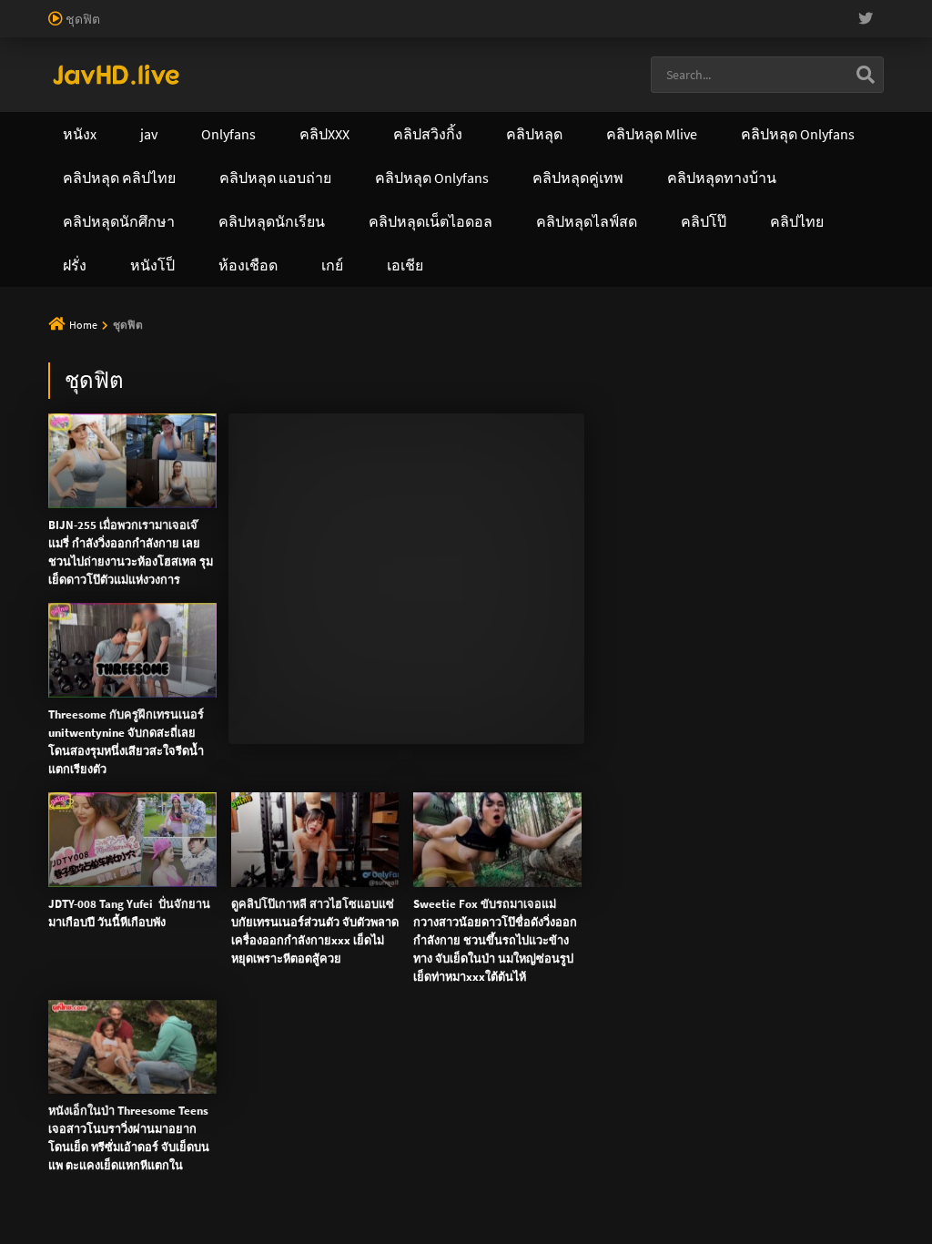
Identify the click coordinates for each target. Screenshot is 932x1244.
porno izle (63, 9)
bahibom (437, 9)
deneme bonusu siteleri (192, 28)
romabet (265, 66)
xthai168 (601, 429)
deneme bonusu (478, 28)
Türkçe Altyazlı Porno (161, 85)
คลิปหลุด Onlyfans (510, 134)
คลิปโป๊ (797, 134)
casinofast (377, 9)
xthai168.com (517, 216)
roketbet (322, 66)
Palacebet (314, 9)
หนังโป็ (419, 177)
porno (17, 9)
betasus (726, 47)
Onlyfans (125, 134)
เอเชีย (518, 177)
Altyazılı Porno (339, 429)
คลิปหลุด (367, 134)
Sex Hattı (73, 85)
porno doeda (129, 9)
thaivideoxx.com (425, 273)
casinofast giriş (193, 66)
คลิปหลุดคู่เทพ (670, 134)
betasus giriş (662, 47)
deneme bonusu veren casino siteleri (739, 9)
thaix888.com (808, 311)
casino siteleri (82, 28)
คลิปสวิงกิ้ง (245, 134)
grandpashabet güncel (508, 66)
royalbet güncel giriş (223, 9)
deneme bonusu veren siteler (551, 9)
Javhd (553, 429)
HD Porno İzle (425, 429)
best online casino (264, 47)
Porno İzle (499, 429)
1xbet (604, 47)
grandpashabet (396, 66)
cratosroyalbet (40, 66)
